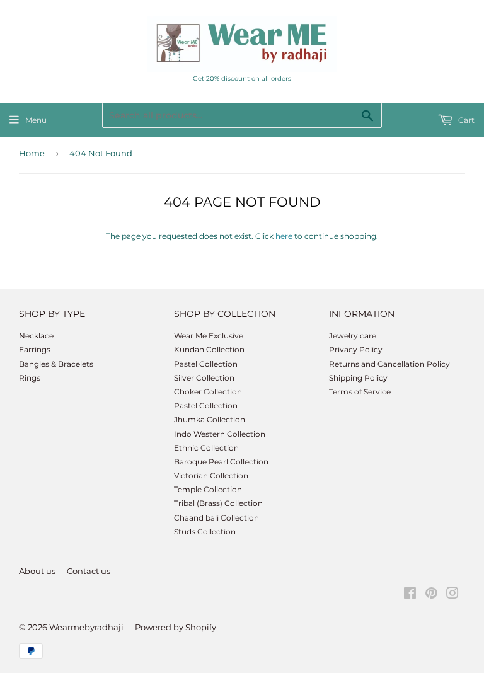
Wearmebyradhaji (86, 627)
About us (37, 571)
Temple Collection (208, 489)
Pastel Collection (206, 364)
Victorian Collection (211, 475)
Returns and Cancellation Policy (389, 364)
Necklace (36, 335)
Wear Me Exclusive (208, 335)
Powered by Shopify (175, 627)
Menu (36, 120)
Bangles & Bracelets (56, 364)
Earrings (34, 349)
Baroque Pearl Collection (221, 461)
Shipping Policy (358, 378)
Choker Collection (208, 391)
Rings (29, 378)
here (283, 236)
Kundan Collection (209, 349)
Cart (465, 120)
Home (32, 153)
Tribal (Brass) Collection (218, 503)
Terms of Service (360, 391)
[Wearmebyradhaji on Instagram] (452, 595)
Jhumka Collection (209, 419)
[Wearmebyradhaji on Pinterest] (431, 595)
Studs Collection (205, 531)
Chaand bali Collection (216, 517)
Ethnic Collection (206, 447)
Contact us (88, 571)
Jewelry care (352, 335)
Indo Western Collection (219, 434)
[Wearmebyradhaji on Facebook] (410, 595)
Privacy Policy (356, 349)
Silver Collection (204, 378)
